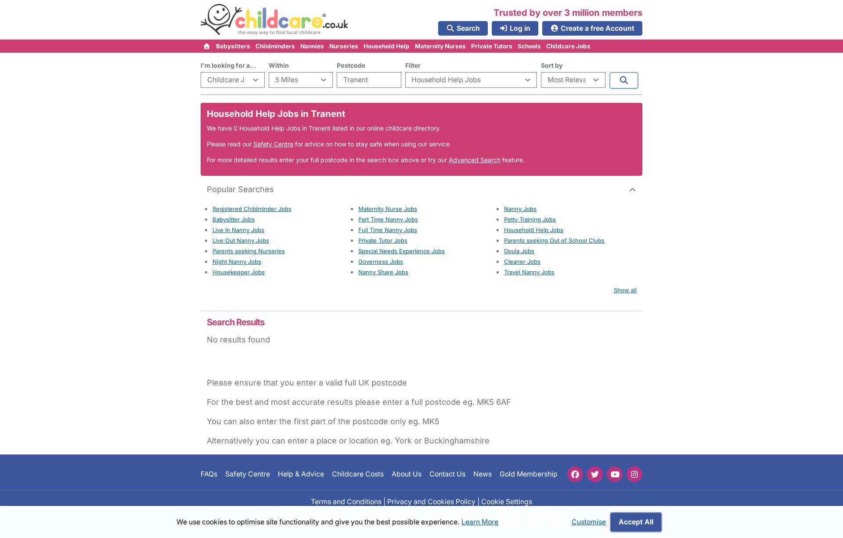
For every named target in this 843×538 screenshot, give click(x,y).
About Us (407, 474)
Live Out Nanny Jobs (241, 240)
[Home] (207, 46)
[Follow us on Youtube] (615, 474)
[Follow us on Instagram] (634, 474)
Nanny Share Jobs (383, 272)
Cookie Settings (506, 501)
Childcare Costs (358, 474)
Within (279, 65)
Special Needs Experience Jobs (401, 250)
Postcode (351, 65)
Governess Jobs (380, 261)
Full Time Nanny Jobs (387, 229)
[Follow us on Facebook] (575, 474)
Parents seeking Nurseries (249, 250)
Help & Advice (301, 474)
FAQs (209, 474)
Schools (529, 46)
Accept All (636, 522)
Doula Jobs (519, 250)
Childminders (275, 46)
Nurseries (343, 46)
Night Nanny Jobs (237, 261)
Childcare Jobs (568, 46)
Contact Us (447, 474)
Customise (589, 522)
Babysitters (233, 46)
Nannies (312, 46)
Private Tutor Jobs (382, 240)
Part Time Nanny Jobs (388, 219)
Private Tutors (491, 46)
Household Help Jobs (533, 229)
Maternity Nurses (440, 46)
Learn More (479, 522)
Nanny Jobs (520, 208)
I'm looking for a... (228, 65)
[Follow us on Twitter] (595, 474)
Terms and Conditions (346, 501)
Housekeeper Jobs (239, 272)
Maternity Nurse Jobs (387, 208)
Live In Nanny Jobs (238, 229)
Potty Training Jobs (530, 219)
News (482, 474)
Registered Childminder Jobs (252, 208)
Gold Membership (529, 474)
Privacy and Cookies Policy (431, 501)
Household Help (387, 46)
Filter (413, 65)
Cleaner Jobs (522, 261)
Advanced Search (475, 160)
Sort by (551, 65)
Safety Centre (273, 144)
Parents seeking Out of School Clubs (554, 240)
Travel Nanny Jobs (529, 272)
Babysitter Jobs (234, 219)
